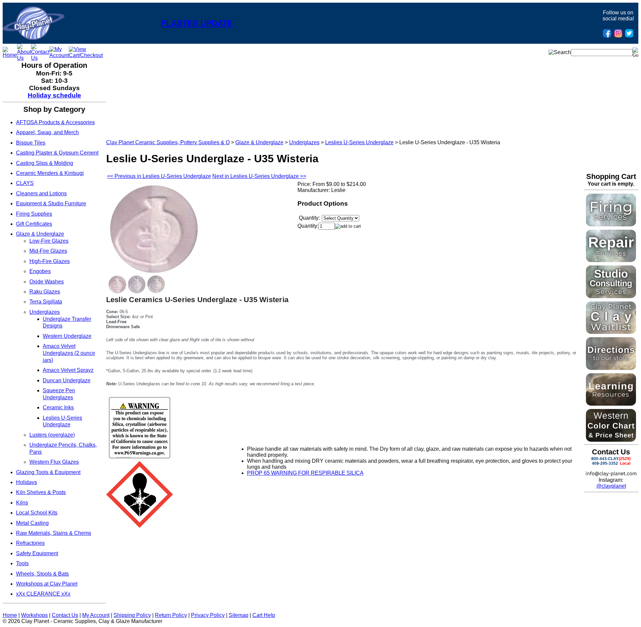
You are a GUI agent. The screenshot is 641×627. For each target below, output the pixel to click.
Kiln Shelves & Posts (41, 492)
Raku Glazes (44, 291)
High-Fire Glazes (49, 261)
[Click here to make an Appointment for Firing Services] (611, 224)
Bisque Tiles (30, 143)
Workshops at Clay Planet (46, 584)
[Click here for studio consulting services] (611, 296)
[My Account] (59, 55)
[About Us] (24, 58)
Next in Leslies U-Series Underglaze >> (259, 176)
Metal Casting (32, 523)
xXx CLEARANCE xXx (43, 594)
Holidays (26, 482)
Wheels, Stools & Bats (42, 574)
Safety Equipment (37, 553)
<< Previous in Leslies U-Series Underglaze (159, 176)
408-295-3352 (605, 463)
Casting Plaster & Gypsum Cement (57, 153)
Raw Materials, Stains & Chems (53, 533)
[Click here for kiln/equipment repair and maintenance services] (611, 260)
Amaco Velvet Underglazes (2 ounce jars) (69, 353)
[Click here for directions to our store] (611, 368)
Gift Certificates (34, 224)
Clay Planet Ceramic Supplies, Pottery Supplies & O (168, 142)
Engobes (40, 271)
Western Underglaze (67, 336)
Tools (22, 563)
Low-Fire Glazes (48, 241)
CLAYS (25, 183)
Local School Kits (36, 512)
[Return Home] (33, 38)
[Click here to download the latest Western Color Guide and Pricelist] (611, 440)
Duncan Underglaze (66, 380)
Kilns (22, 502)
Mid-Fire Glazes (48, 251)
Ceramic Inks (58, 407)
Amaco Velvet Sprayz (68, 370)
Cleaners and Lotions (41, 193)
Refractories (30, 543)
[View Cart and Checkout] (86, 55)
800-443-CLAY (605, 458)
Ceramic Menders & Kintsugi (50, 173)
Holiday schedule (54, 95)
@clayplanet (611, 486)
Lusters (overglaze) (52, 435)
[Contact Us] (40, 58)
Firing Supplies (34, 214)
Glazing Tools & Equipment (48, 472)
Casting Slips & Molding (44, 163)
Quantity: (307, 226)
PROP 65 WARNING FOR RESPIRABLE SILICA (305, 473)
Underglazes (44, 312)
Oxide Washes (46, 281)
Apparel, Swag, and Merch (47, 132)
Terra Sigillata (45, 301)
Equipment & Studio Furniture (51, 203)
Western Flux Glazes (54, 462)
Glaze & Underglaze (40, 234)
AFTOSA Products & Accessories (55, 122)
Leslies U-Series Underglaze (359, 142)
